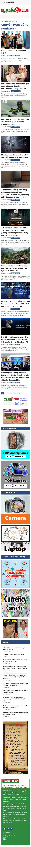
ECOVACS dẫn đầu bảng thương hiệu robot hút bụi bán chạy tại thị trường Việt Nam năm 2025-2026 (15, 676)
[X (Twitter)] (11, 829)
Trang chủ (4, 21)
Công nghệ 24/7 (15, 55)
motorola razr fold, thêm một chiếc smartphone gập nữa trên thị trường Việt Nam (15, 121)
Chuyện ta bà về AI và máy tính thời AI (13, 654)
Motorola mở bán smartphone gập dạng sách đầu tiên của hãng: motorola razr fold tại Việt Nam (15, 86)
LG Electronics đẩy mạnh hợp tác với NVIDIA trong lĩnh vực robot (15, 691)
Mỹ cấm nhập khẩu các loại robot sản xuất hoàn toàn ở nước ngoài (15, 706)
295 (14, 393)
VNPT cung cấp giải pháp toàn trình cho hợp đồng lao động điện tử (15, 713)
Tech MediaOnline (8, 2)
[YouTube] (8, 829)
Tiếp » (19, 393)
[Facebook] (4, 829)
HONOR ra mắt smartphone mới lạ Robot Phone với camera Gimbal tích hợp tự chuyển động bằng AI (14, 339)
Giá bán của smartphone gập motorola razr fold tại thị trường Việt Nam (15, 684)
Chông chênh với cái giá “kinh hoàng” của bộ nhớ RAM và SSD (15, 648)
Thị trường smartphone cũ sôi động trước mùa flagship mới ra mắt (15, 660)
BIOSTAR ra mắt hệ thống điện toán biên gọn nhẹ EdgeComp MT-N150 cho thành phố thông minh (15, 303)
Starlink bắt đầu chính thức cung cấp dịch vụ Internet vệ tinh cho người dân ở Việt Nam (14, 268)
